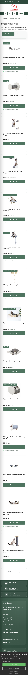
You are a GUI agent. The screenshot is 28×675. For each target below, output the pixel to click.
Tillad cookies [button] (14, 664)
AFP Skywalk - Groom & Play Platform (12, 210)
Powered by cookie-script (14, 673)
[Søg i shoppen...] (10, 13)
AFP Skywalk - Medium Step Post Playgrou (13, 134)
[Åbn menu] (5, 13)
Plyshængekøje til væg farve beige (13, 323)
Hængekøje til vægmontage (12, 361)
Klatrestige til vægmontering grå (13, 57)
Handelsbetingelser (9, 639)
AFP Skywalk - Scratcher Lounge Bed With (13, 513)
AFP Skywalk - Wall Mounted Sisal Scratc (13, 551)
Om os (5, 642)
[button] (14, 671)
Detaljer (8, 661)
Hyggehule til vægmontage (11, 399)
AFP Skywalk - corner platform (12, 285)
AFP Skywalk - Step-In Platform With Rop (12, 248)
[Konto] (14, 13)
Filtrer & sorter (8, 34)
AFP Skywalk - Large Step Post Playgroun (12, 172)
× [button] (26, 653)
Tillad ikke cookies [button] (14, 668)
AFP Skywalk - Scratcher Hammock (14, 474)
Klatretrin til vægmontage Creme (13, 95)
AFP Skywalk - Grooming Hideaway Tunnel (14, 437)
